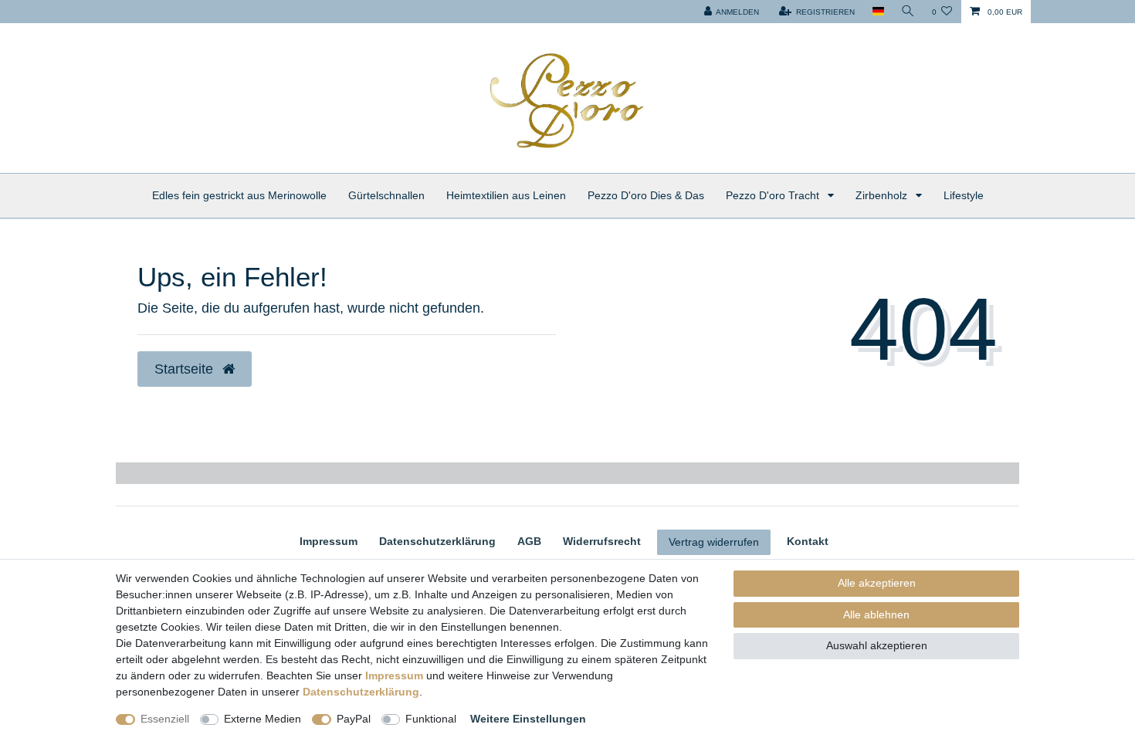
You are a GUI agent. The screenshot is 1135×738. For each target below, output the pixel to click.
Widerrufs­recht (602, 541)
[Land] (877, 11)
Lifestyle (964, 195)
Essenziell (165, 719)
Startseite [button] (185, 369)
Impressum (328, 541)
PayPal (354, 719)
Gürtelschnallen (386, 195)
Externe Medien (262, 719)
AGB (529, 541)
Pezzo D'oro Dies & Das (646, 195)
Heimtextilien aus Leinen (506, 195)
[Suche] (908, 11)
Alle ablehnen (876, 614)
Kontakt (807, 541)
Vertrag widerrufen (714, 542)
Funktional (430, 719)
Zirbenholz (882, 195)
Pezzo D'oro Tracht (774, 195)
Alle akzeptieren (877, 583)
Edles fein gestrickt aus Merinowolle (239, 195)
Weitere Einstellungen (528, 719)
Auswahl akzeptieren (876, 645)
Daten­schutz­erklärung (437, 541)
